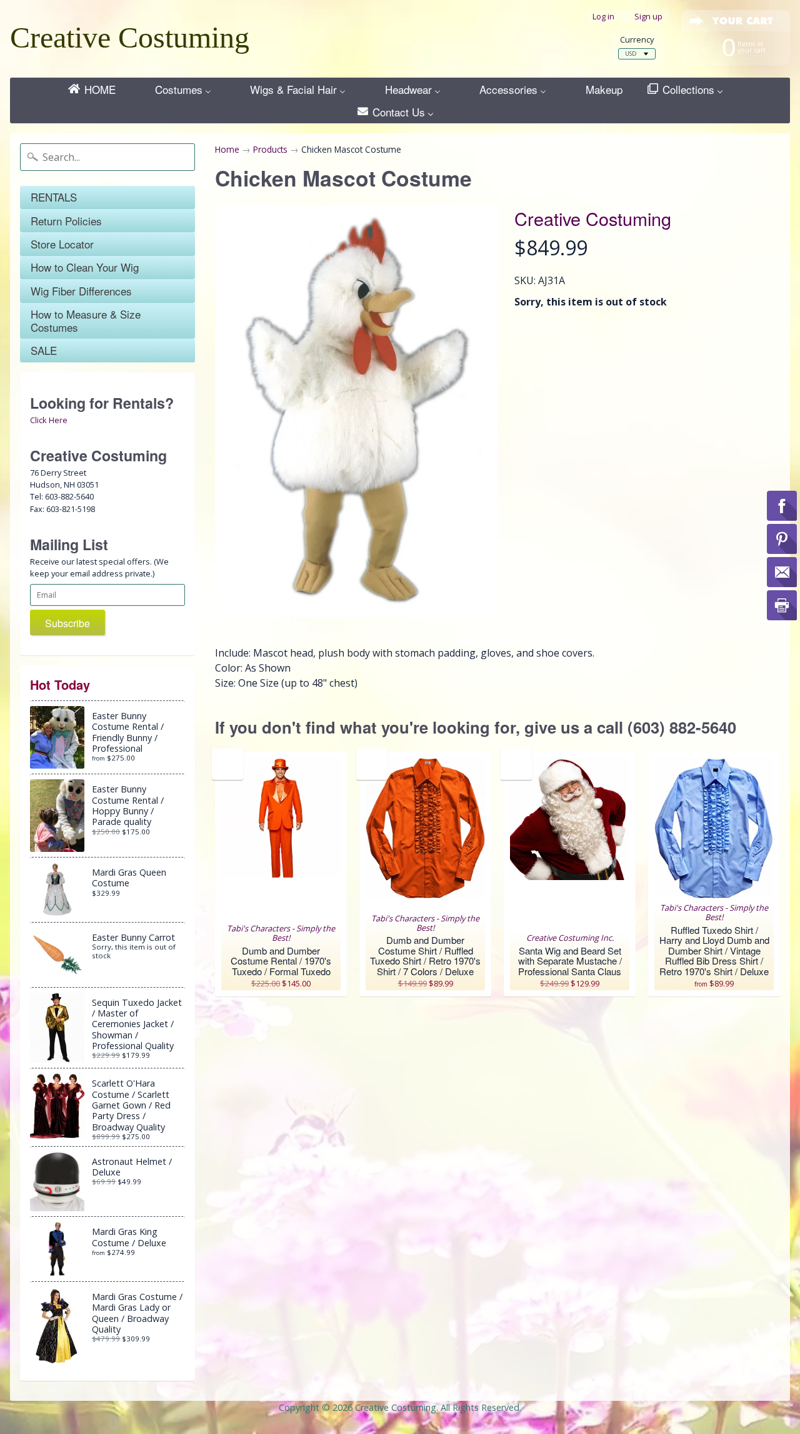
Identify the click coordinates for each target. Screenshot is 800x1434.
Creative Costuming (129, 37)
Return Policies (66, 220)
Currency (637, 39)
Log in (603, 17)
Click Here (49, 420)
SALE (44, 350)
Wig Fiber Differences (81, 291)
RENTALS (54, 197)
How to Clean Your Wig (85, 267)
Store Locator (62, 244)
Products (270, 149)
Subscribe (67, 623)
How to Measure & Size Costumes (86, 320)
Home (227, 149)
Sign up (648, 17)
